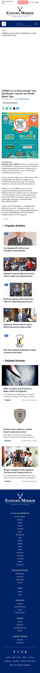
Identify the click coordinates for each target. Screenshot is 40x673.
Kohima (20, 526)
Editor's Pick (20, 579)
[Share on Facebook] (17, 108)
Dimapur (20, 520)
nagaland (16, 657)
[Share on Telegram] (7, 108)
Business (20, 625)
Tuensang (20, 559)
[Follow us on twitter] (33, 2)
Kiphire (20, 523)
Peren (20, 547)
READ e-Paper (23, 2)
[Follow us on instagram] (35, 2)
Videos (20, 622)
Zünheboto (20, 565)
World (20, 592)
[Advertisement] (20, 65)
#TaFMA (5, 219)
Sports (20, 631)
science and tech (28, 661)
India (20, 595)
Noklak (20, 544)
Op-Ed (20, 610)
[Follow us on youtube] (37, 2)
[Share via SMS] (14, 108)
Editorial (20, 604)
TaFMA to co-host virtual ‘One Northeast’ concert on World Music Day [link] (19, 34)
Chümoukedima (20, 517)
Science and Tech (20, 628)
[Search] (36, 24)
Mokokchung (20, 535)
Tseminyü (20, 556)
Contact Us (20, 643)
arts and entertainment (20, 665)
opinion (7, 661)
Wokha (20, 562)
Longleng (20, 529)
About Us (20, 640)
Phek (20, 550)
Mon (20, 538)
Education (20, 576)
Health (20, 582)
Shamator (20, 553)
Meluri (20, 532)
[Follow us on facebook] (30, 2)
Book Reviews (20, 613)
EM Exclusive (20, 574)
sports (16, 661)
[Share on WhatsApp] (10, 108)
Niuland (20, 541)
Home (4, 30)
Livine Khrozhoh (23, 99)
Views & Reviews (20, 607)
